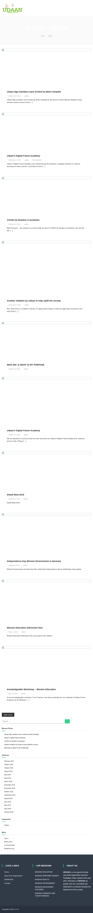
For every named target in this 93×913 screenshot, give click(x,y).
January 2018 (8, 812)
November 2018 (9, 788)
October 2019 (8, 768)
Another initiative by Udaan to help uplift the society (34, 301)
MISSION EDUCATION (43, 872)
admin (27, 96)
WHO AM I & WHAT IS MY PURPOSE (25, 365)
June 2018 (7, 802)
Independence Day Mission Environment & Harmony (34, 561)
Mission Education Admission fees (25, 628)
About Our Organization (13, 876)
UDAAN (16, 909)
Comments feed (9, 845)
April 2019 (7, 778)
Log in (6, 838)
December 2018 (9, 785)
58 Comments (36, 160)
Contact (7, 883)
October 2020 (8, 764)
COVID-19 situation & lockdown (23, 220)
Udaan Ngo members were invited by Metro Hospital (34, 92)
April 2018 (7, 808)
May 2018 (7, 805)
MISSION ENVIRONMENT (45, 883)
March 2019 (8, 781)
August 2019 (8, 771)
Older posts (8, 715)
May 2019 (7, 775)
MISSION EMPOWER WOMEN (47, 876)
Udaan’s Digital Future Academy (23, 156)
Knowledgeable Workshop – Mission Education (31, 689)
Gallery (6, 825)
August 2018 (8, 798)
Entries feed (8, 842)
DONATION (8, 879)
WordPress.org (9, 848)
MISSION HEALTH (42, 879)
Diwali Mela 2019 (15, 494)
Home (6, 872)
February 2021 (9, 761)
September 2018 (9, 795)
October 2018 (8, 792)
